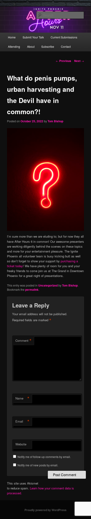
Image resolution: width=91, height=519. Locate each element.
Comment (23, 340)
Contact (66, 46)
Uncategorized (48, 285)
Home (12, 37)
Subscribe (47, 46)
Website (20, 444)
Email (22, 421)
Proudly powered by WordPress (45, 510)
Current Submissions (64, 37)
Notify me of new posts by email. (38, 465)
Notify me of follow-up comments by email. (44, 457)
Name (22, 398)
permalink (31, 289)
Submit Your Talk (33, 37)
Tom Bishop (55, 121)
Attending (14, 46)
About (31, 46)
